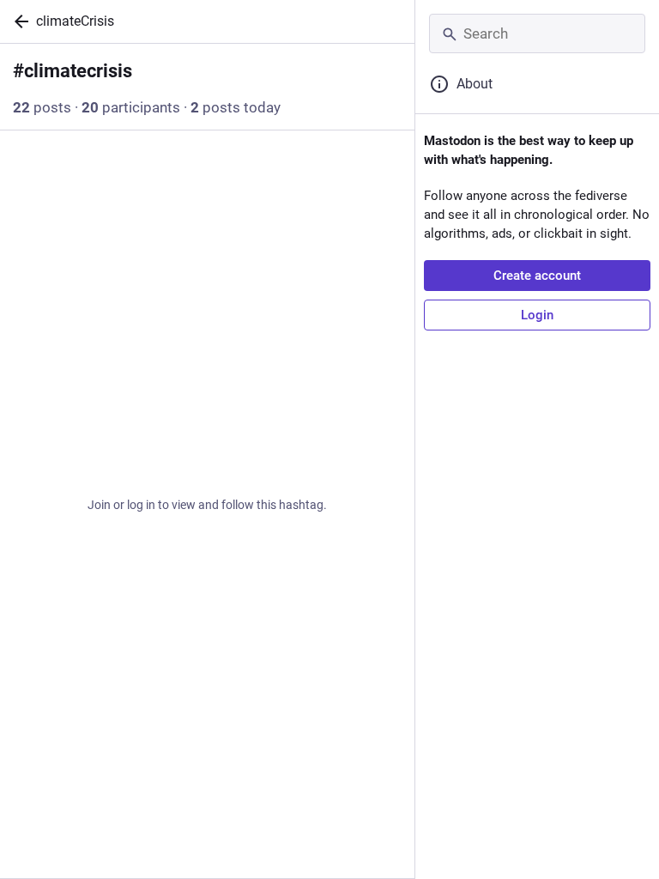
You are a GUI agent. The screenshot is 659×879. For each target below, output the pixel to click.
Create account (537, 275)
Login (537, 315)
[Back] (18, 21)
